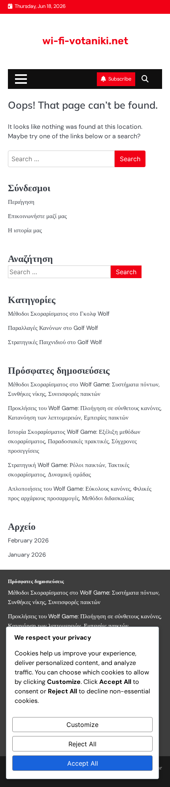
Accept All (82, 763)
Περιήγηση (21, 202)
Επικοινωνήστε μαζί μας (37, 216)
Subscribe (119, 78)
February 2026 (28, 540)
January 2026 (27, 555)
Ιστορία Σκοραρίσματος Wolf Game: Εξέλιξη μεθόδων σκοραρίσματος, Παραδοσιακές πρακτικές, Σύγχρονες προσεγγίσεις (74, 441)
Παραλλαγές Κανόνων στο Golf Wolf (53, 328)
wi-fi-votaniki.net (85, 41)
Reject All (82, 744)
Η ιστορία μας (25, 230)
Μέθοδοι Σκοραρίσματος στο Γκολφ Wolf (59, 314)
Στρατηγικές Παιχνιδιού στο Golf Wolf (55, 342)
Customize (82, 725)
